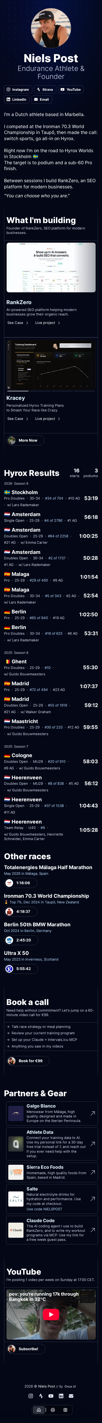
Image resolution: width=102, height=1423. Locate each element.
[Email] (71, 1396)
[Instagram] (31, 1396)
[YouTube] (51, 1396)
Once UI (70, 1386)
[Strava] (41, 1396)
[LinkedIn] (61, 1396)
